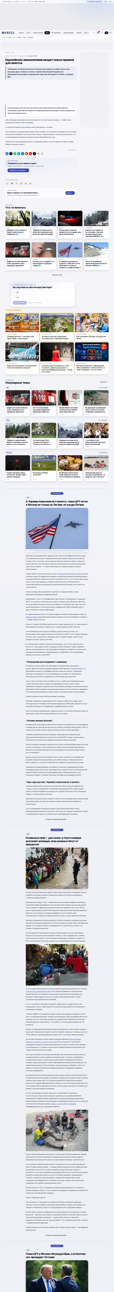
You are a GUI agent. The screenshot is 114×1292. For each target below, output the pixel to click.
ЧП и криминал (56, 32)
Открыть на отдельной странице (57, 819)
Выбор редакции (69, 32)
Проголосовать (20, 303)
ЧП (7, 387)
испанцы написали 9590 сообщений (63, 1104)
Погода (9, 452)
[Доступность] (110, 1)
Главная (21, 32)
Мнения (79, 32)
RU (106, 32)
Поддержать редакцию (94, 1)
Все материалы (104, 387)
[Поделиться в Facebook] (7, 153)
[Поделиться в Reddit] (26, 153)
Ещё (85, 32)
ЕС (14, 37)
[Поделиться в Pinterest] (30, 153)
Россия (9, 37)
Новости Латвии (38, 32)
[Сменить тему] (102, 33)
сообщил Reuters (77, 668)
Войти (106, 1)
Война (19, 37)
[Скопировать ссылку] (42, 153)
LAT (110, 32)
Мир (47, 32)
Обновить (103, 382)
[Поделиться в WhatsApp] (14, 153)
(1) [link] (80, 267)
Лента (28, 32)
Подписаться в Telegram (18, 170)
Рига (8, 420)
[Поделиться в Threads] (34, 153)
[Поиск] (94, 33)
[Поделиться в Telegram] (18, 153)
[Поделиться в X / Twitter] (10, 153)
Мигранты (30, 37)
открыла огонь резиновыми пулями (38, 991)
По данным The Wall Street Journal (69, 574)
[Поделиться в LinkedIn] (22, 153)
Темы (3, 37)
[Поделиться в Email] (38, 153)
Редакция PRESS (32, 56)
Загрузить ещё (57, 275)
